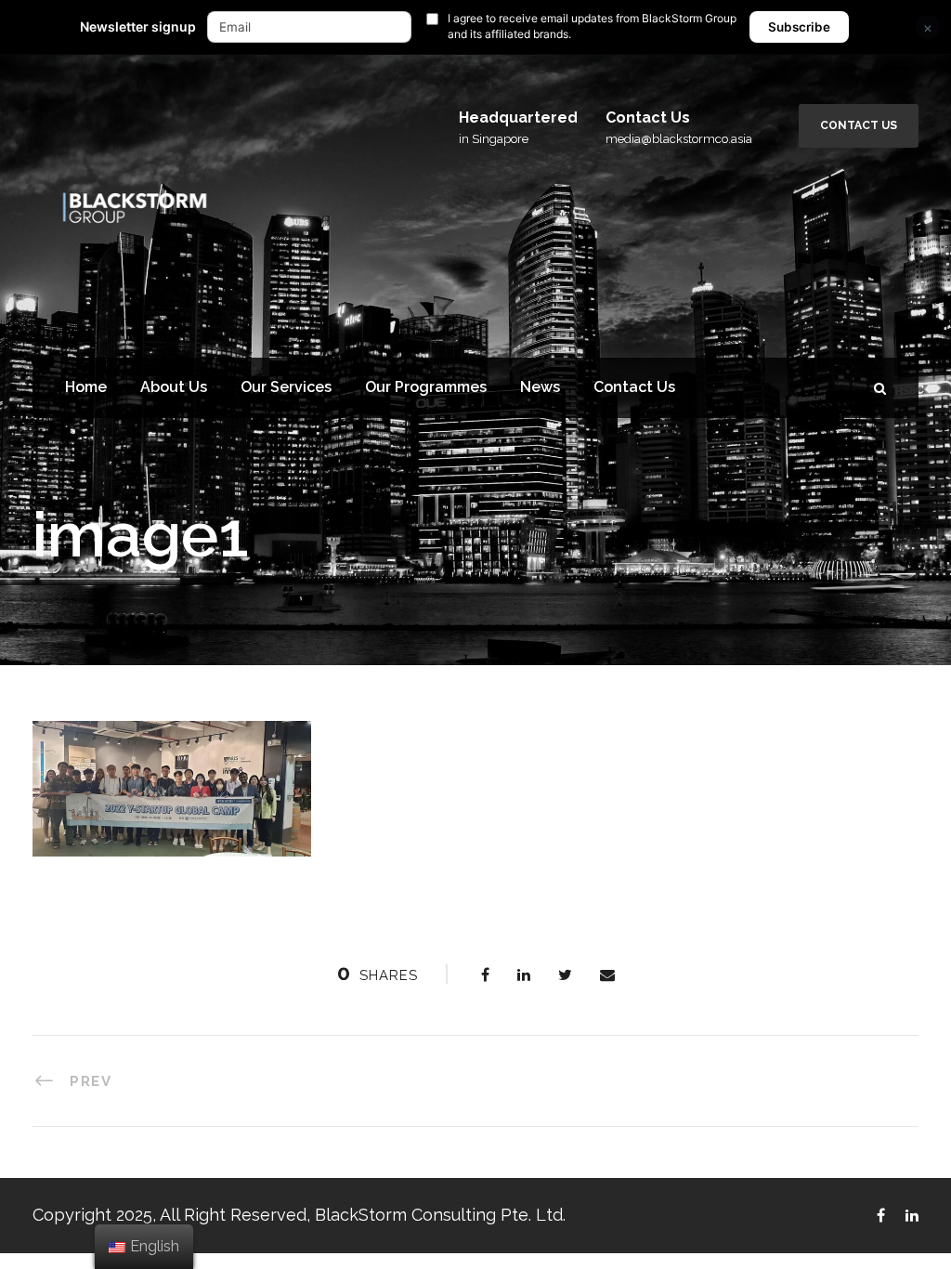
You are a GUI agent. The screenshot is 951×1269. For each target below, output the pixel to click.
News (540, 387)
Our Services (286, 387)
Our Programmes (426, 387)
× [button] (927, 27)
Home (86, 387)
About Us (173, 387)
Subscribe (799, 27)
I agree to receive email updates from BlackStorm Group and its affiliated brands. (592, 26)
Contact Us (858, 125)
